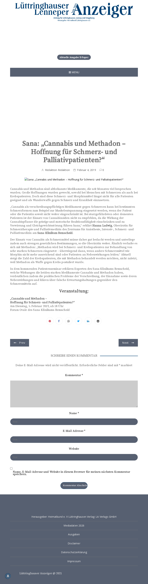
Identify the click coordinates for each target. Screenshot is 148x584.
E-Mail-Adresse (74, 431)
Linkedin (88, 321)
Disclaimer (74, 543)
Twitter (78, 321)
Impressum (74, 561)
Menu (75, 72)
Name (74, 413)
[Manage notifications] (8, 576)
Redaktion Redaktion (57, 170)
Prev (22, 342)
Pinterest (50, 321)
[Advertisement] (74, 107)
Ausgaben (74, 534)
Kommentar (74, 375)
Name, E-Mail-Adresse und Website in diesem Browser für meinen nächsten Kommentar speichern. (71, 473)
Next (125, 342)
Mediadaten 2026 (74, 525)
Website (74, 449)
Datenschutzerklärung (74, 552)
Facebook (59, 321)
